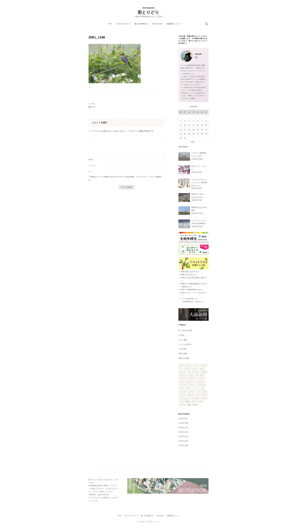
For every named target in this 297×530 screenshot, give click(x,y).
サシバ (181, 382)
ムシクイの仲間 (184, 401)
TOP (109, 24)
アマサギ (204, 365)
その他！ (181, 335)
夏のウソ (92, 107)
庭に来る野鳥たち (141, 24)
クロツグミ (182, 375)
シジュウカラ (200, 382)
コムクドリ (202, 378)
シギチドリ (189, 382)
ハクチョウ (182, 391)
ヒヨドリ (182, 395)
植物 (189, 405)
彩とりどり (148, 12)
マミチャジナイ (184, 398)
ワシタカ (182, 405)
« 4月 (192, 142)
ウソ (180, 368)
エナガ (187, 368)
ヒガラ (204, 391)
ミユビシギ (195, 398)
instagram (157, 24)
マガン (198, 395)
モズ (193, 401)
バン (198, 391)
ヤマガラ (200, 401)
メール (92, 165)
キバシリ (196, 372)
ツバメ (195, 388)
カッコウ (194, 368)
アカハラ (189, 365)
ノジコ (202, 388)
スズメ (181, 388)
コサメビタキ (200, 375)
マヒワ (204, 395)
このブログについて (123, 24)
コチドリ (182, 378)
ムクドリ (204, 398)
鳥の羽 (195, 405)
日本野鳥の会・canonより (193, 302)
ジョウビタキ (201, 385)
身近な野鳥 (182, 353)
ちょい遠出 (182, 340)
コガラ (191, 375)
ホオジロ (190, 395)
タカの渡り (182, 349)
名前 (91, 159)
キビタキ (204, 372)
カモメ (202, 368)
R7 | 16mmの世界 (185, 330)
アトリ (196, 365)
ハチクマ (192, 391)
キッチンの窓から (185, 344)
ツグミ (188, 388)
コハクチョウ (192, 378)
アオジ (181, 365)
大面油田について (173, 24)
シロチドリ (182, 385)
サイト (91, 171)
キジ (189, 372)
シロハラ (192, 385)
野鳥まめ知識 (183, 358)
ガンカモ (182, 372)
